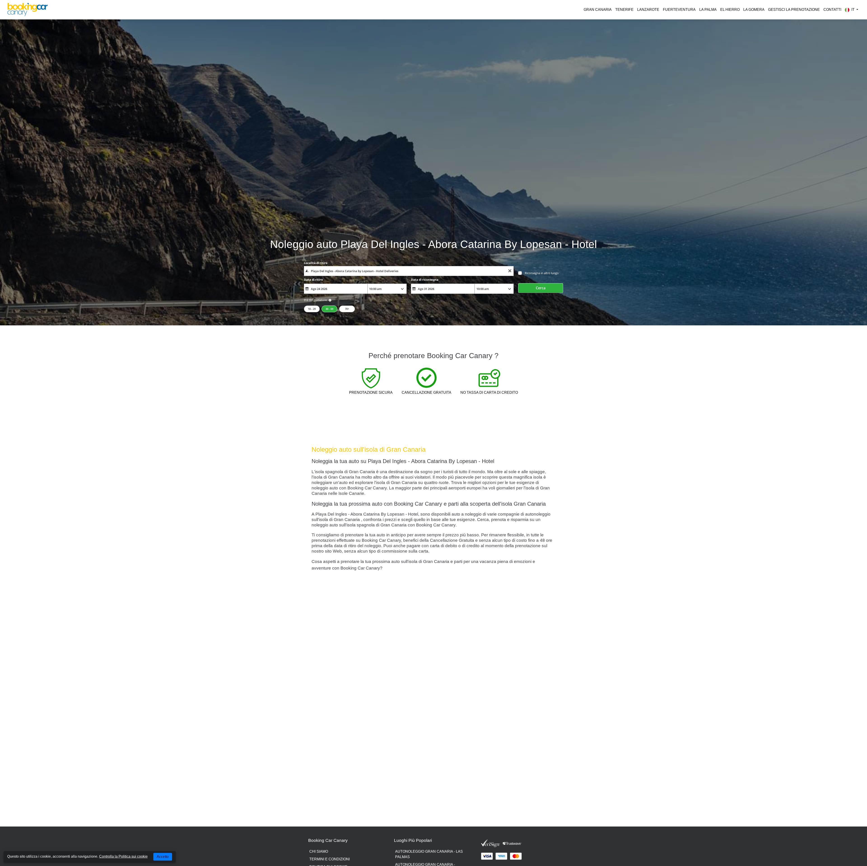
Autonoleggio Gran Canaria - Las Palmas (429, 854)
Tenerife (624, 10)
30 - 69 (329, 308)
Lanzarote (648, 10)
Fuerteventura (679, 10)
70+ (347, 308)
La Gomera (753, 10)
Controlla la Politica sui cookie (123, 856)
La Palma (708, 10)
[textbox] (409, 271)
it (853, 10)
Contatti (832, 10)
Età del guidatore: (315, 300)
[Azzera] (509, 271)
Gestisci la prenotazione (794, 10)
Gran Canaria (598, 10)
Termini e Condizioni (329, 859)
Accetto (163, 857)
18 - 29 (312, 308)
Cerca (540, 287)
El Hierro (730, 10)
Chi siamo (318, 851)
